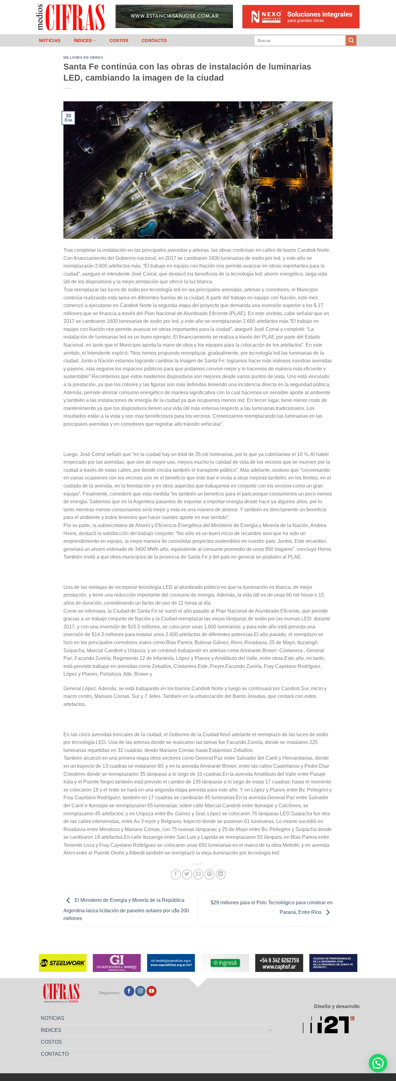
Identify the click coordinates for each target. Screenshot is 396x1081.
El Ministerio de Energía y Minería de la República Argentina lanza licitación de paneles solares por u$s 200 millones (126, 909)
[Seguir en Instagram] (140, 991)
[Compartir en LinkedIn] (221, 874)
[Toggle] (270, 1030)
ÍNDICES (83, 40)
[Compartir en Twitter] (187, 874)
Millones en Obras (83, 57)
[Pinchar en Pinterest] (209, 874)
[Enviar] (351, 40)
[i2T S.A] (331, 1025)
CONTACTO (154, 40)
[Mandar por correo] (198, 874)
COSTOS (119, 40)
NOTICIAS (49, 40)
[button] (378, 1063)
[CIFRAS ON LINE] (71, 17)
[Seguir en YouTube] (151, 991)
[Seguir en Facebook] (129, 991)
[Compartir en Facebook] (176, 874)
